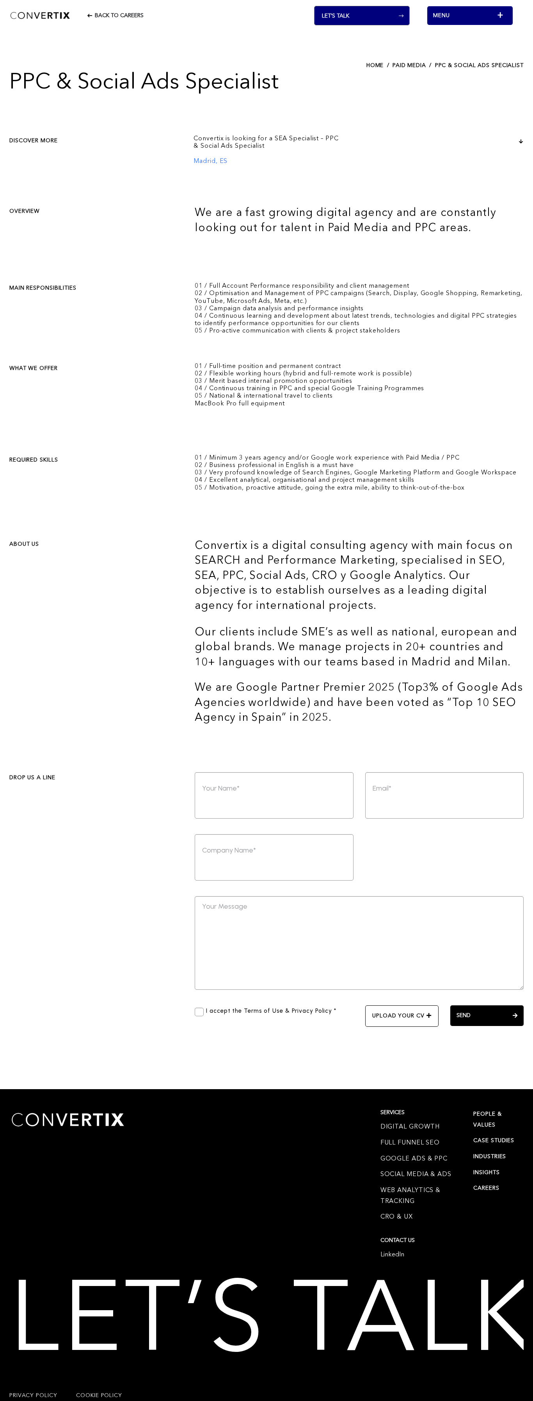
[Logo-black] (40, 15)
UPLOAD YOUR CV (399, 1016)
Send (464, 1015)
